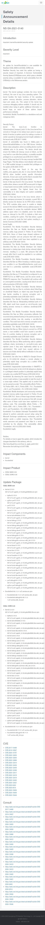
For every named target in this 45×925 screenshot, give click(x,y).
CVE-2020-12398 (11, 770)
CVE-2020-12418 (11, 775)
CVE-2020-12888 (11, 760)
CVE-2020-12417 (11, 773)
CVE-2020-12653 (11, 755)
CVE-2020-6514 (10, 788)
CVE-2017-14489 (11, 748)
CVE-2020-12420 (11, 780)
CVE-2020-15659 (11, 793)
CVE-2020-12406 (11, 765)
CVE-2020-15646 (11, 795)
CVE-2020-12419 (11, 778)
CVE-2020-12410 (11, 763)
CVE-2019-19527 (11, 750)
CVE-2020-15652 (11, 790)
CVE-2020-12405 (11, 768)
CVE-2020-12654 (11, 758)
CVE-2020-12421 (11, 783)
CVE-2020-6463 (10, 785)
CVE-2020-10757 (11, 753)
